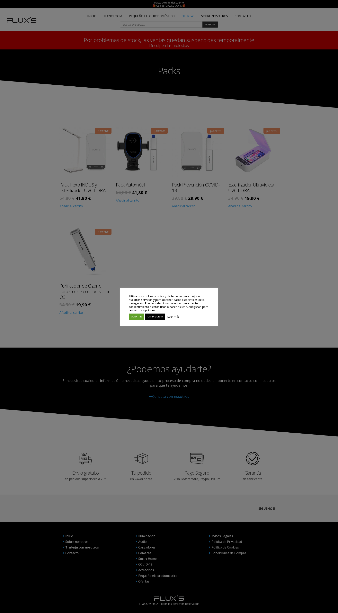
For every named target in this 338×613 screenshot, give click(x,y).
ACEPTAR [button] (136, 316)
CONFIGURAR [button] (155, 316)
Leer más (173, 316)
